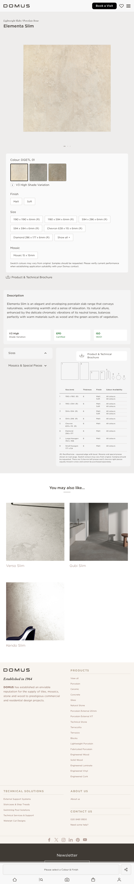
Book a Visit (104, 5)
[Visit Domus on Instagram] (63, 840)
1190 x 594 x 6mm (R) (61, 219)
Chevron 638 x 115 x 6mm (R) (64, 228)
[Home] (16, 5)
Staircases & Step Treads (16, 804)
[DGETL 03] (57, 172)
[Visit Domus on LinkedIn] (71, 840)
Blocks (73, 738)
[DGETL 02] (38, 172)
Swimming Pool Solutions (16, 810)
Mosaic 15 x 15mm (24, 255)
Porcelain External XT (81, 716)
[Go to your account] (119, 879)
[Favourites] (121, 6)
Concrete (75, 694)
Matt (16, 201)
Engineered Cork (79, 776)
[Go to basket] (93, 879)
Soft (29, 201)
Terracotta (75, 727)
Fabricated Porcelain (81, 749)
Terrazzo (75, 732)
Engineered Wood (79, 754)
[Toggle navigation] (128, 6)
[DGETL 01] (19, 172)
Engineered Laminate (81, 765)
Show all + (64, 237)
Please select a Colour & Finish (61, 869)
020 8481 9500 (78, 819)
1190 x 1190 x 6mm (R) (26, 219)
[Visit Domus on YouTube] (85, 839)
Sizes (11, 353)
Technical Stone (78, 722)
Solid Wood (76, 760)
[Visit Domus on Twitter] (56, 840)
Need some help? (79, 824)
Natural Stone (77, 705)
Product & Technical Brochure (32, 277)
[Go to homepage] (14, 879)
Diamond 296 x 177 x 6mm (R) (31, 237)
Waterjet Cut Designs (14, 820)
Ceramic (74, 689)
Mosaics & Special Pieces (25, 365)
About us (75, 799)
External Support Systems (17, 799)
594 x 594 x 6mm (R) (26, 228)
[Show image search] (67, 879)
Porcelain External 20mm (83, 711)
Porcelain (75, 683)
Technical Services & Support (18, 815)
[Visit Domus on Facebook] (49, 840)
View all (74, 678)
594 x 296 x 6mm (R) (94, 219)
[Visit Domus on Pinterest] (78, 840)
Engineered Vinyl (79, 771)
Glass (73, 700)
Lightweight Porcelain (81, 743)
